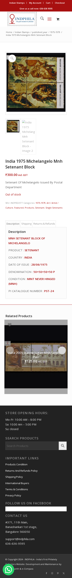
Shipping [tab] (26, 223)
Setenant (39, 207)
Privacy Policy (13, 495)
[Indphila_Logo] (29, 19)
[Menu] (49, 19)
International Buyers (17, 483)
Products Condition (16, 464)
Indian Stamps (17, 2)
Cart (48, 2)
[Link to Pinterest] (58, 573)
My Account (35, 2)
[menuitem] (17, 3)
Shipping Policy (14, 477)
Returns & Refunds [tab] (44, 223)
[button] (8, 569)
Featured (19, 207)
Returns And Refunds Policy (21, 470)
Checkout (60, 2)
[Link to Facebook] (46, 573)
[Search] (40, 19)
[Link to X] (64, 573)
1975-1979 (41, 202)
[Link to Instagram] (52, 573)
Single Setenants (54, 207)
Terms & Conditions (16, 489)
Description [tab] (13, 223)
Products (29, 207)
